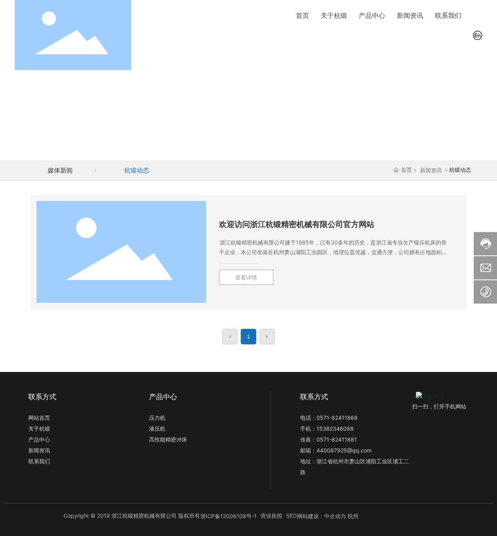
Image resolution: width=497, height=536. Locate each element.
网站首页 (39, 417)
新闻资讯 (431, 170)
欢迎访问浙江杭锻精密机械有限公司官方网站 (296, 224)
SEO (291, 515)
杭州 (353, 516)
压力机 (157, 417)
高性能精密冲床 (168, 439)
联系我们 (39, 461)
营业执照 (271, 515)
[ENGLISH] (477, 34)
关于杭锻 (39, 428)
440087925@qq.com (344, 450)
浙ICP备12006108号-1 (228, 516)
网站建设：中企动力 (321, 516)
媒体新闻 (60, 170)
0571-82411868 (337, 417)
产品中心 (39, 439)
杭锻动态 (136, 170)
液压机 (157, 428)
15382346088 (335, 428)
